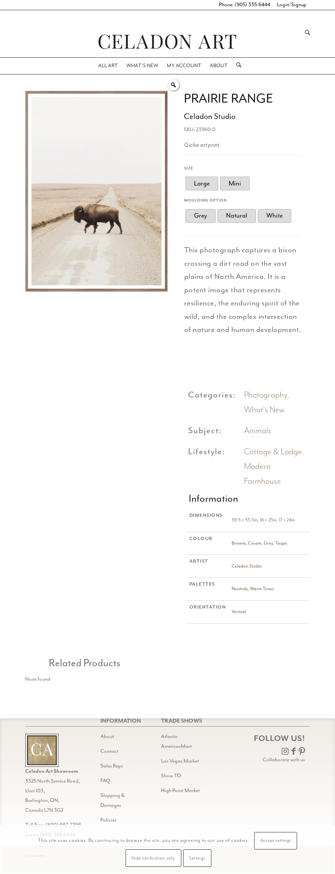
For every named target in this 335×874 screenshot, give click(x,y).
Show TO (171, 776)
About (107, 737)
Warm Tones (262, 589)
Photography (265, 395)
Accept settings (275, 840)
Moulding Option (205, 200)
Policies (108, 820)
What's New (264, 410)
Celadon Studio (247, 566)
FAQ (105, 781)
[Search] (305, 41)
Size (189, 168)
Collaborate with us (284, 760)
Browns (239, 543)
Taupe (281, 543)
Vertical (239, 611)
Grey (268, 543)
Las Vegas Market (180, 761)
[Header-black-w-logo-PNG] (167, 41)
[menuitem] (305, 41)
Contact (109, 751)
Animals (257, 431)
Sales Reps (111, 766)
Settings (197, 858)
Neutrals (240, 589)
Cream (254, 543)
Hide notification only (153, 858)
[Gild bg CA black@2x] (42, 750)
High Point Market (180, 791)
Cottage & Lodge (273, 452)
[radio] (202, 183)
